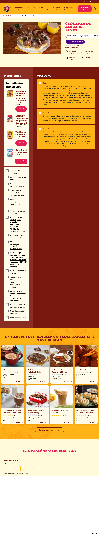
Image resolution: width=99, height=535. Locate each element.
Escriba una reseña (71, 47)
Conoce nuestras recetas (49, 430)
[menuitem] (19, 9)
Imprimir (86, 36)
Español (67, 2)
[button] (21, 109)
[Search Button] (95, 8)
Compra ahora (84, 8)
